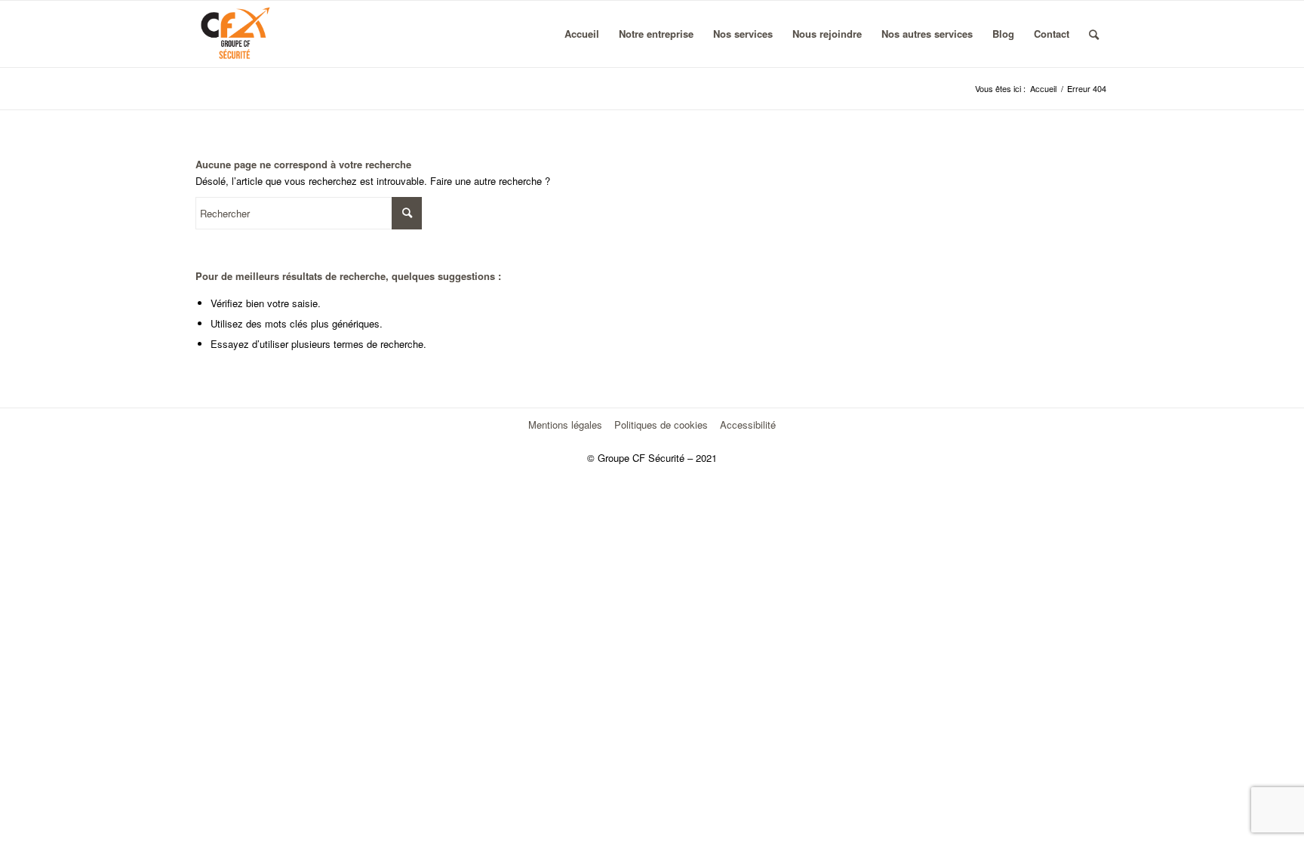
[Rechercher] (1094, 34)
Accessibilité (748, 424)
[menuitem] (582, 34)
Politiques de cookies (661, 424)
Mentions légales (565, 424)
